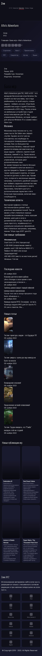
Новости (15, 8)
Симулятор (14, 55)
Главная (4, 40)
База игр (21, 8)
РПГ (4, 55)
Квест (17, 50)
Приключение (29, 50)
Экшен (35, 55)
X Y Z (10, 8)
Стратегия (6, 50)
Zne (3, 3)
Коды (31, 8)
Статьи (27, 8)
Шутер (25, 55)
